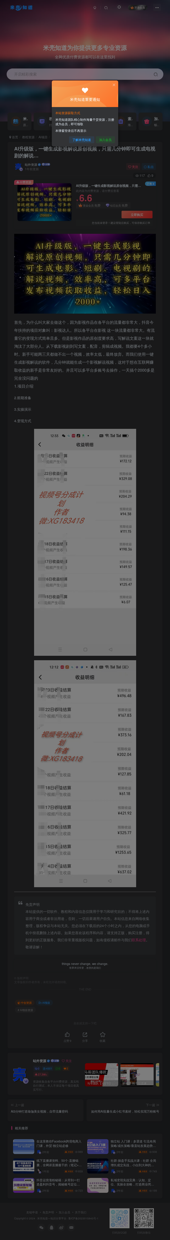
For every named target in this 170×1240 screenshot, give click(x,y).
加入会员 (105, 139)
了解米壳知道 (81, 139)
